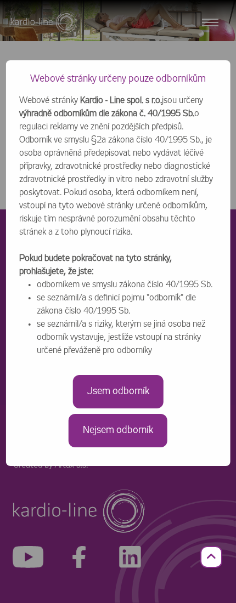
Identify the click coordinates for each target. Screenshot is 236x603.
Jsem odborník (118, 391)
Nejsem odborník (118, 430)
